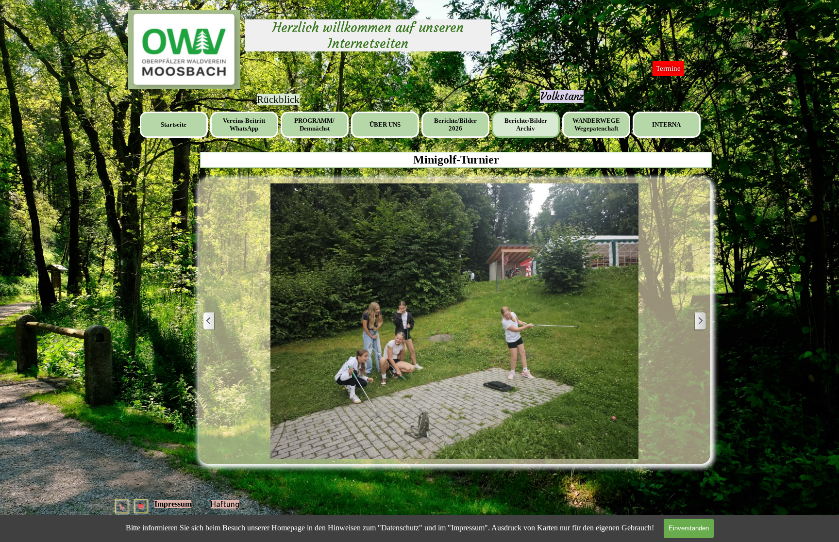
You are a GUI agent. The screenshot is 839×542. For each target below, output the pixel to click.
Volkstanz (562, 96)
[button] (122, 502)
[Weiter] (699, 321)
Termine (668, 68)
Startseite (173, 124)
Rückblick (278, 99)
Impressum (172, 504)
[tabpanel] (561, 96)
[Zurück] (209, 321)
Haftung (225, 504)
